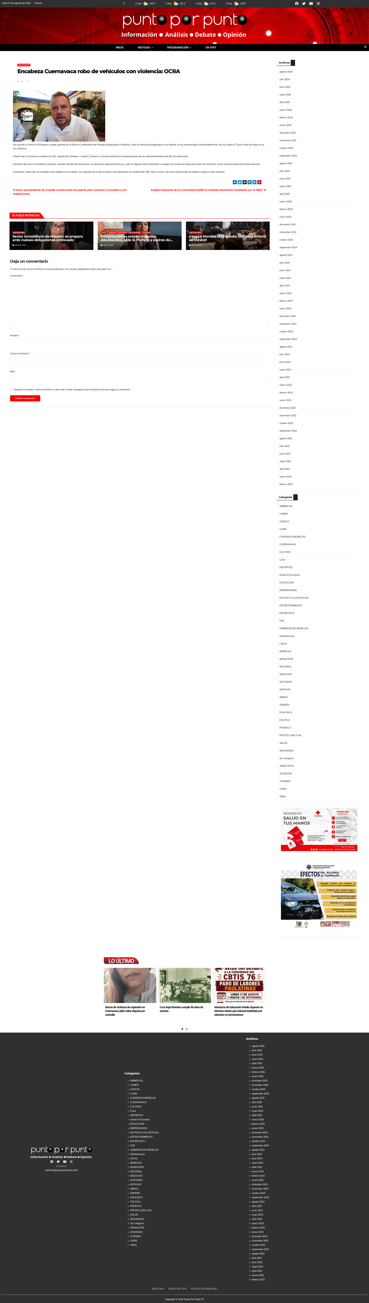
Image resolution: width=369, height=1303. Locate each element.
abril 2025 (284, 194)
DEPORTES (286, 567)
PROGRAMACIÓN (178, 47)
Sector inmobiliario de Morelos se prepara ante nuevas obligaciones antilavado (47, 238)
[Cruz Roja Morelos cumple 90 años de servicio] (184, 985)
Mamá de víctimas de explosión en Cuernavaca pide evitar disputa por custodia (125, 1010)
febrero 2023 (286, 392)
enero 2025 (285, 217)
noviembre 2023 (287, 324)
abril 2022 (284, 469)
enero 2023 (285, 400)
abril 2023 (284, 377)
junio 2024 (285, 270)
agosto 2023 (285, 347)
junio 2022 (285, 453)
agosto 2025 (285, 163)
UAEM (282, 789)
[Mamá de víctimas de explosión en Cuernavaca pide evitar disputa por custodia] (130, 985)
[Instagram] (318, 3)
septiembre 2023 (288, 339)
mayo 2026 (285, 94)
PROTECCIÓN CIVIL (290, 735)
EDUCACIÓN (286, 582)
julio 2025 (284, 171)
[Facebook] (296, 3)
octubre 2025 (286, 148)
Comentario (16, 275)
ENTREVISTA (286, 613)
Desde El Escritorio (289, 575)
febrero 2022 (286, 484)
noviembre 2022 (287, 415)
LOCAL (103, 232)
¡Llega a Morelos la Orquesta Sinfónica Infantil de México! (227, 238)
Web (12, 371)
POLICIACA (285, 712)
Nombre (15, 335)
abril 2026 (284, 102)
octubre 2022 (286, 423)
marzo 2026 (285, 110)
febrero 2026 (286, 117)
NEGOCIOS (123, 232)
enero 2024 (285, 308)
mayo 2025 (285, 186)
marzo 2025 (285, 201)
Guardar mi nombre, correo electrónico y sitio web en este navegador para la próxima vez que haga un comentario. (72, 389)
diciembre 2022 (287, 408)
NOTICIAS (144, 47)
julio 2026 (284, 79)
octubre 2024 (286, 240)
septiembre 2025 (288, 156)
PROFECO (285, 728)
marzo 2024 (285, 293)
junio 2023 (285, 362)
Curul (282, 559)
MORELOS (112, 232)
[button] (145, 47)
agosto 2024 (285, 255)
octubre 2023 (286, 331)
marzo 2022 (285, 476)
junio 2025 (285, 178)
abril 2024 (284, 285)
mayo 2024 (285, 278)
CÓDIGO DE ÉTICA (177, 1288)
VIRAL (282, 796)
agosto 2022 (285, 438)
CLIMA (283, 529)
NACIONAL (285, 666)
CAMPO (283, 514)
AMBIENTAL (286, 506)
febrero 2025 (286, 209)
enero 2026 (285, 125)
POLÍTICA (284, 720)
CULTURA (285, 552)
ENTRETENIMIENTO (290, 605)
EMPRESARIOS (288, 590)
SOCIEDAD (146, 232)
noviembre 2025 (287, 140)
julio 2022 (284, 446)
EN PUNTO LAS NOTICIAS (294, 598)
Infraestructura (286, 636)
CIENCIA (284, 521)
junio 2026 (285, 87)
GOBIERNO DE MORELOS (293, 628)
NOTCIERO (285, 682)
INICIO (120, 47)
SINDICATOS (286, 766)
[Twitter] (304, 3)
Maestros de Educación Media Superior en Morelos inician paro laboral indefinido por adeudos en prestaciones (238, 1010)
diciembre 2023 (287, 316)
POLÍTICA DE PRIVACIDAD (204, 1288)
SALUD (283, 743)
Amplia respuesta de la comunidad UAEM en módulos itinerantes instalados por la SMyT (207, 189)
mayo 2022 (285, 461)
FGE (281, 621)
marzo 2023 (285, 385)
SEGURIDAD (286, 750)
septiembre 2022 (288, 431)
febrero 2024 (286, 301)
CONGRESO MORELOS (292, 537)
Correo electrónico (20, 353)
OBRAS (283, 697)
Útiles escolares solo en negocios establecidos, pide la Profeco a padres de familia (135, 240)
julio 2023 (284, 354)
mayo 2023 (285, 369)
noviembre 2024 (287, 232)
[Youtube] (311, 3)
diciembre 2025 (287, 133)
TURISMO (284, 781)
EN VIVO (211, 47)
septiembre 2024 (288, 247)
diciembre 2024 (287, 224)
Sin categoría (24, 65)
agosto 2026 (285, 71)
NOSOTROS (158, 1288)
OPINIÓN (284, 705)
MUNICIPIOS (286, 659)
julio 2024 (284, 262)
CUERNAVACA (287, 544)
